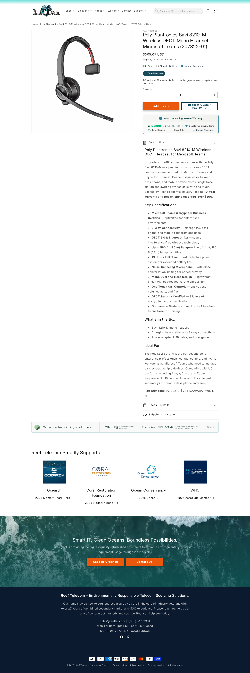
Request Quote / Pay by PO (199, 106)
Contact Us (144, 561)
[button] (70, 10)
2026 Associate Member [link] (194, 498)
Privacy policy (137, 665)
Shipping (147, 59)
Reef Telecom (82, 665)
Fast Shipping (158, 130)
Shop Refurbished (105, 561)
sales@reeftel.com (112, 621)
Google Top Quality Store (201, 126)
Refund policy (120, 665)
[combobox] (180, 11)
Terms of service (156, 665)
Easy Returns (180, 130)
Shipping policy (176, 665)
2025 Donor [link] (147, 498)
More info (210, 427)
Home (34, 24)
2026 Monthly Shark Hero (52, 498)
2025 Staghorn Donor (99, 502)
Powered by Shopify (99, 665)
